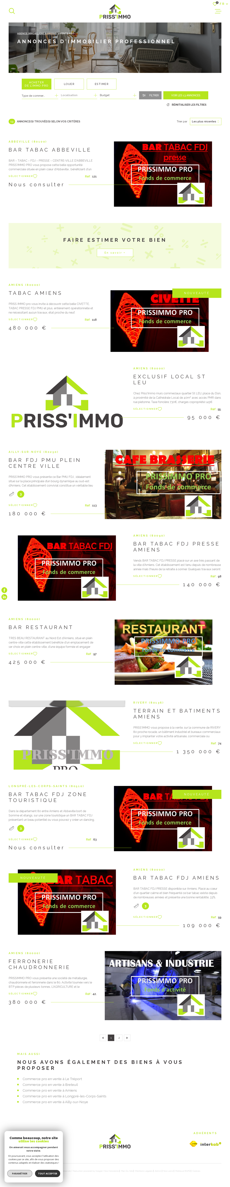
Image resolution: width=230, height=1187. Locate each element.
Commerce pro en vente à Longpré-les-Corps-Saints (64, 1096)
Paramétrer (19, 1173)
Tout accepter (47, 1173)
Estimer (102, 84)
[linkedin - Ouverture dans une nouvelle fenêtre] (4, 597)
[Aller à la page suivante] (127, 1038)
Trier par (182, 121)
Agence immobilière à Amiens (37, 33)
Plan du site (127, 1171)
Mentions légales (144, 1171)
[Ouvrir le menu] (218, 11)
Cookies (196, 1171)
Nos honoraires (111, 1171)
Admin (158, 1171)
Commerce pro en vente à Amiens (50, 1090)
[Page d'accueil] (115, 11)
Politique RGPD (182, 1171)
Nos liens (168, 1171)
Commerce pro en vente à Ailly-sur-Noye (55, 1102)
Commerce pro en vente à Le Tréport (52, 1079)
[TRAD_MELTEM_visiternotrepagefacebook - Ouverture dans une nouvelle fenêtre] (4, 590)
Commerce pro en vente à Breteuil (50, 1085)
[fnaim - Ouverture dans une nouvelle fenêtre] (193, 1144)
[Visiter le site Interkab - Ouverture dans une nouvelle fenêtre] (211, 1144)
